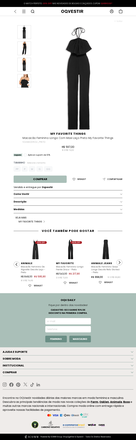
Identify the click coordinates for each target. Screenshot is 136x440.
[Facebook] (11, 385)
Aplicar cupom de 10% (39, 155)
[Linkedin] (38, 385)
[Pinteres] (18, 385)
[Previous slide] (17, 264)
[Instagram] (5, 385)
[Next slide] (119, 262)
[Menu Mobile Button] (24, 11)
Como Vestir (21, 194)
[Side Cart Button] (120, 11)
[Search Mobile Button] (32, 11)
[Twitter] (25, 385)
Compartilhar (114, 179)
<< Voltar (118, 21)
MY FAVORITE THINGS (68, 134)
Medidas (19, 209)
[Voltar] (15, 11)
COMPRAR (40, 179)
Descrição (20, 201)
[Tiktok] (32, 385)
